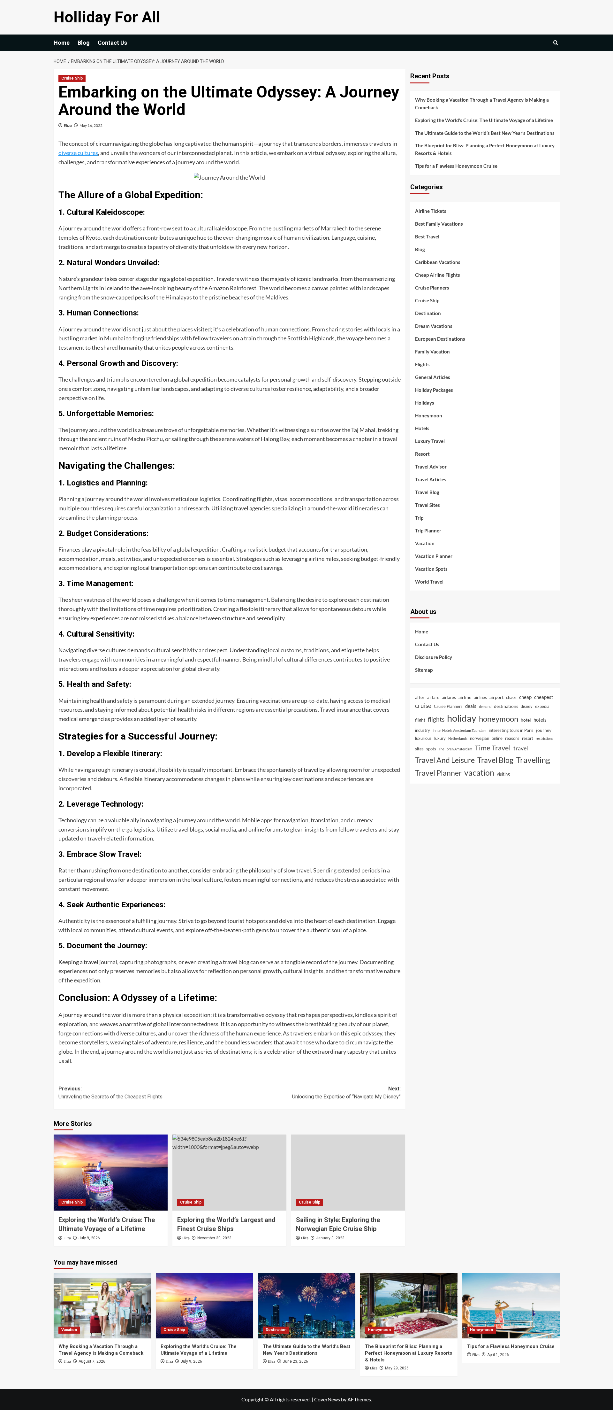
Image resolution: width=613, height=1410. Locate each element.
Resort (422, 453)
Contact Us (112, 42)
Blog (84, 42)
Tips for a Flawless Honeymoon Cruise (456, 166)
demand (485, 706)
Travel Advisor (431, 466)
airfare (433, 697)
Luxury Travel (430, 441)
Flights (422, 364)
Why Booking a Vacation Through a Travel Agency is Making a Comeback (482, 103)
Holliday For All (107, 17)
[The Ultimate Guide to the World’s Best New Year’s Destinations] (306, 1305)
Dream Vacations (433, 326)
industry (422, 729)
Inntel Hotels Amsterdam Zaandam (459, 730)
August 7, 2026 (92, 1361)
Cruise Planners (432, 287)
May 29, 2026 (397, 1368)
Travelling (533, 759)
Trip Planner (428, 530)
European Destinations (440, 338)
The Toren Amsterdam (455, 749)
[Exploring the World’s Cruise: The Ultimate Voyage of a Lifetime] (111, 1173)
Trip (419, 517)
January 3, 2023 (330, 1238)
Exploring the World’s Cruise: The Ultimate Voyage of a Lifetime (484, 120)
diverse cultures (78, 152)
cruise (423, 705)
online (497, 738)
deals (470, 706)
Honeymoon (428, 415)
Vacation (425, 543)
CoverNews (327, 1399)
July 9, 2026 (89, 1238)
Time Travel (493, 747)
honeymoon (498, 718)
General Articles (432, 377)
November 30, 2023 (214, 1238)
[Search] (556, 42)
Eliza (68, 125)
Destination (428, 313)
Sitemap (424, 669)
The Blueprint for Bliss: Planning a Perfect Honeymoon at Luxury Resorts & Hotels (485, 149)
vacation (479, 772)
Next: (346, 1093)
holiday (461, 717)
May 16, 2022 (90, 125)
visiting (503, 773)
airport (496, 697)
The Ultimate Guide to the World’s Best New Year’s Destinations (485, 133)
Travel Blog (427, 492)
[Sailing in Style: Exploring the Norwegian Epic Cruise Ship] (348, 1173)
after (420, 697)
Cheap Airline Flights (437, 274)
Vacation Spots (431, 568)
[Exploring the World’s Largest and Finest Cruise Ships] (229, 1173)
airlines (480, 697)
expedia (542, 706)
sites (419, 748)
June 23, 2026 (295, 1361)
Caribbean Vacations (437, 262)
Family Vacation (432, 351)
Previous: (110, 1093)
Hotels (422, 428)
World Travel (429, 581)
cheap (525, 697)
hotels (540, 719)
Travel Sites (427, 504)
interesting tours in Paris (511, 729)
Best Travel (427, 236)
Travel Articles (430, 479)
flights (436, 719)
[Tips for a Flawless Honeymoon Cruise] (511, 1305)
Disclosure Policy (433, 657)
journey (543, 729)
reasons (512, 738)
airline (464, 697)
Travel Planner (438, 772)
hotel (526, 719)
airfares (449, 697)
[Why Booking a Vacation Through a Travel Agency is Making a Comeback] (102, 1305)
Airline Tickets (430, 210)
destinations (506, 706)
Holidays (424, 402)
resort (527, 738)
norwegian (479, 738)
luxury (440, 738)
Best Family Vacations (439, 223)
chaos (511, 697)
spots (431, 748)
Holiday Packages (434, 389)
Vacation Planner (433, 556)
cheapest (543, 697)
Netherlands (457, 738)
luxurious (423, 738)
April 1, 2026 (498, 1354)
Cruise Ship (72, 78)
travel (520, 747)
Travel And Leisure (445, 759)
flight (420, 719)
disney (527, 706)
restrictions (544, 738)
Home (62, 42)
